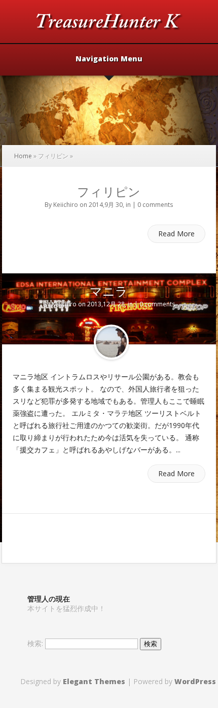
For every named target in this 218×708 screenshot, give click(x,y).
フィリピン (108, 191)
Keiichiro (65, 204)
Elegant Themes (94, 681)
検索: (35, 643)
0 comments (155, 204)
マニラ (109, 291)
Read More (176, 233)
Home (23, 156)
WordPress (195, 681)
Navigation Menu (109, 59)
